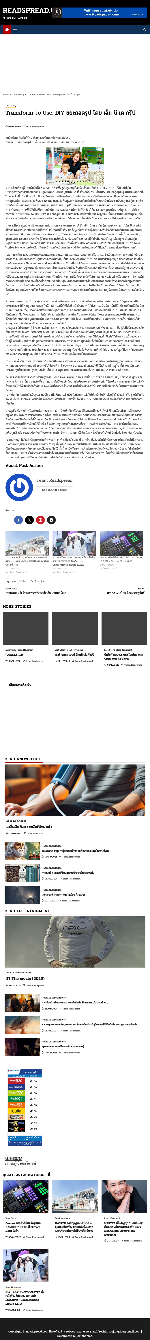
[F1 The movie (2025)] (75, 942)
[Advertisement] (75, 62)
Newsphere (64, 1336)
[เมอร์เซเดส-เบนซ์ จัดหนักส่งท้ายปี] (75, 628)
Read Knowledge (16, 821)
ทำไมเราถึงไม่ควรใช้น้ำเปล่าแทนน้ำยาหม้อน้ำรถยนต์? (68, 873)
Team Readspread (35, 126)
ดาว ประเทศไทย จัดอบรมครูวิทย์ (126, 590)
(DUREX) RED (14, 654)
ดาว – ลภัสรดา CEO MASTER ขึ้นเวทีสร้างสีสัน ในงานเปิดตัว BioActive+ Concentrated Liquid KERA (73, 561)
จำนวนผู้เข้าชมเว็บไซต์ (20, 1163)
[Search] (144, 29)
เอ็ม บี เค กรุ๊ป (37, 581)
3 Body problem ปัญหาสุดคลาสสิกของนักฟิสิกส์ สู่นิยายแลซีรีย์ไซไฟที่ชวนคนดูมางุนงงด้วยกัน (89, 1025)
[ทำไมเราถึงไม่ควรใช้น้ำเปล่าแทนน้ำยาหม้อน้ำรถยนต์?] (22, 873)
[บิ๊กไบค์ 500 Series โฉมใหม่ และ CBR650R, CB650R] (124, 628)
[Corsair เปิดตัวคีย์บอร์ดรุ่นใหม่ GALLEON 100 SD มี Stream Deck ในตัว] (121, 543)
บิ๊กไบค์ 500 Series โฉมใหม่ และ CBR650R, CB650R (123, 656)
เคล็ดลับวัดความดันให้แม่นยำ (29, 827)
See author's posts (54, 489)
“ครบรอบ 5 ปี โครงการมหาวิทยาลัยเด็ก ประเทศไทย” (36, 590)
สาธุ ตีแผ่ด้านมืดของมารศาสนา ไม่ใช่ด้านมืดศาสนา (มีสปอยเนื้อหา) (75, 1003)
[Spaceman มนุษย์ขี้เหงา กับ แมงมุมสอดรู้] (22, 1047)
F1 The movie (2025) (25, 978)
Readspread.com (34, 10)
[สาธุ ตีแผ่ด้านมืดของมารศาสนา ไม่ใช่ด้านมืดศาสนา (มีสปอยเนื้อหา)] (22, 1003)
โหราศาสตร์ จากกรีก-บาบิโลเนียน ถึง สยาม (63, 895)
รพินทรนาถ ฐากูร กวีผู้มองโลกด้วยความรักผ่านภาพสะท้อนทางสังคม (75, 851)
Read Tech (10, 1218)
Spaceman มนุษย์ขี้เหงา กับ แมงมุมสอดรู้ (63, 1046)
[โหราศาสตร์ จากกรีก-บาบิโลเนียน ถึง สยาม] (22, 895)
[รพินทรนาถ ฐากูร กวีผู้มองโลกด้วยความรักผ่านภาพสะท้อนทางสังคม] (22, 851)
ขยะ (14, 581)
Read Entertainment (18, 973)
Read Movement (25, 650)
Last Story (10, 105)
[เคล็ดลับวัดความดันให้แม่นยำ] (75, 790)
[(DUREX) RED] (25, 628)
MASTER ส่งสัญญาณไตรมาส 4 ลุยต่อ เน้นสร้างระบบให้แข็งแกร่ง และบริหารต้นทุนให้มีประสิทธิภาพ (27, 561)
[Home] (7, 30)
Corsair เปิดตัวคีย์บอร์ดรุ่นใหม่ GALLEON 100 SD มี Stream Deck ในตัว (121, 559)
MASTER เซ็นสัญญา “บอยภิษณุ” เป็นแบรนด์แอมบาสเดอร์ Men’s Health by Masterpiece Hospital (123, 1229)
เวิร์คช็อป (23, 581)
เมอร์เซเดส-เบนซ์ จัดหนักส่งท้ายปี (74, 654)
